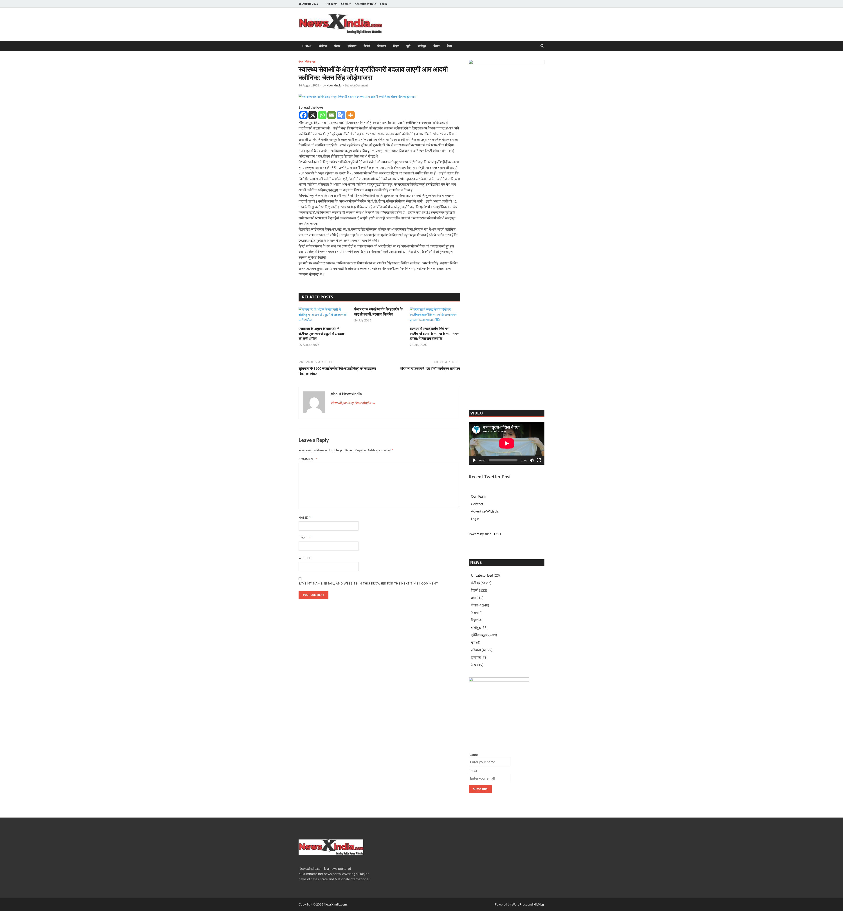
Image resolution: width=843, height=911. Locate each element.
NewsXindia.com (335, 904)
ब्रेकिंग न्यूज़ (310, 61)
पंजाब (337, 46)
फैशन (437, 46)
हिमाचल (381, 46)
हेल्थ (449, 46)
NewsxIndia (334, 85)
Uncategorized (482, 575)
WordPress (519, 904)
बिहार (396, 46)
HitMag (538, 904)
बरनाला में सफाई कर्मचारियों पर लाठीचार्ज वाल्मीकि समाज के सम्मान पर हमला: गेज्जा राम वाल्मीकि (434, 333)
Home (307, 46)
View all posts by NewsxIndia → (353, 402)
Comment (308, 459)
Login (383, 3)
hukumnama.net (311, 874)
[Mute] (532, 460)
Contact (346, 3)
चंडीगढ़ (323, 46)
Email (305, 538)
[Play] (474, 460)
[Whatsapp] (322, 115)
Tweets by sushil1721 (485, 534)
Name (304, 517)
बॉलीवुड (422, 46)
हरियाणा (352, 46)
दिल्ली (367, 46)
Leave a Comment (356, 85)
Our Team (331, 3)
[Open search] (542, 46)
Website (305, 558)
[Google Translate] (341, 115)
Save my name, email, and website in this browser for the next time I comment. (369, 583)
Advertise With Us (365, 3)
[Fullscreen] (539, 460)
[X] (312, 115)
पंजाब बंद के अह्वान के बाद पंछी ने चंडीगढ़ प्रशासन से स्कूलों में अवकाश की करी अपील (322, 333)
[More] (350, 115)
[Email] (331, 115)
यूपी (408, 46)
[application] (506, 443)
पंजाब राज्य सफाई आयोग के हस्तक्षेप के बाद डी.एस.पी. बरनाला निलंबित (378, 311)
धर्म (473, 597)
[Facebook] (303, 115)
